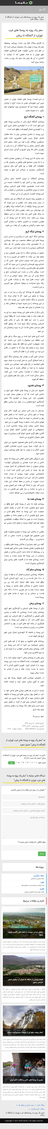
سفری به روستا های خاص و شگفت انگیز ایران (26, 1079)
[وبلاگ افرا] (24, 2)
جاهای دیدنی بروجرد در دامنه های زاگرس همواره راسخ (25, 933)
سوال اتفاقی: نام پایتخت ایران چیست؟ (32, 842)
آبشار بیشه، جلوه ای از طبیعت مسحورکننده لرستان (25, 1032)
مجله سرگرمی (39, 875)
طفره (42, 882)
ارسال (42, 853)
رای (11, 762)
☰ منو (42, 10)
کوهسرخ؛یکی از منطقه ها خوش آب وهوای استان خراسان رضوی (25, 981)
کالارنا (42, 889)
